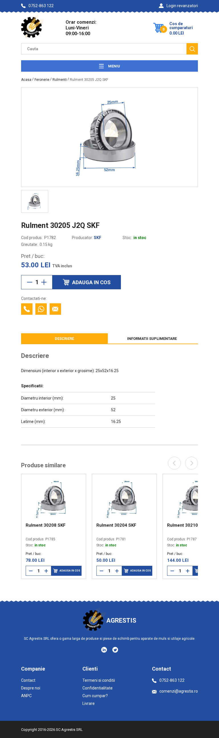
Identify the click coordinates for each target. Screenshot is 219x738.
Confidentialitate (97, 688)
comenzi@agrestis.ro (178, 691)
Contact (28, 680)
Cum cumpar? (95, 695)
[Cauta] (192, 49)
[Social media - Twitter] (115, 650)
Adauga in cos (26, 570)
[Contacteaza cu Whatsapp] (41, 309)
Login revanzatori (182, 5)
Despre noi (30, 688)
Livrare (88, 703)
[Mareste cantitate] (44, 282)
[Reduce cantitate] (29, 282)
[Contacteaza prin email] (55, 309)
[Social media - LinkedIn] (104, 649)
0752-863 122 (41, 5)
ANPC (26, 695)
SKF (97, 237)
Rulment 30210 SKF (144, 525)
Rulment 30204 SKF (73, 525)
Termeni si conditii (98, 680)
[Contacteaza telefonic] (27, 309)
